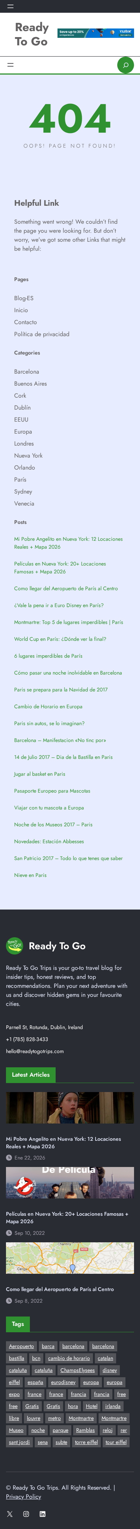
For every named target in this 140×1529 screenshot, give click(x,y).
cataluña (18, 1370)
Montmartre (81, 1418)
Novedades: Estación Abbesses (49, 841)
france (34, 1394)
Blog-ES (24, 298)
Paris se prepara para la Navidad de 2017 (61, 689)
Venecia (24, 503)
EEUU (21, 419)
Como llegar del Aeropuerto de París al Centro (66, 588)
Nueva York (28, 455)
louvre (33, 1418)
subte (61, 1442)
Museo (16, 1430)
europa (91, 1382)
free (121, 1394)
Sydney (23, 491)
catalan (105, 1358)
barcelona (73, 1346)
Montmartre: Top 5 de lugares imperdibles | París (68, 622)
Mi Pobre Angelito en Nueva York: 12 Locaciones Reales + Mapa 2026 (68, 543)
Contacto (25, 322)
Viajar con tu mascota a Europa (49, 807)
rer (124, 1430)
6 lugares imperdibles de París (48, 656)
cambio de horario (69, 1358)
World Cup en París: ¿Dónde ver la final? (60, 639)
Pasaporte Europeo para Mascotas (52, 790)
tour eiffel (116, 1442)
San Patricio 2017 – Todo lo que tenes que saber (68, 858)
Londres (24, 443)
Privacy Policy (23, 1496)
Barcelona (26, 371)
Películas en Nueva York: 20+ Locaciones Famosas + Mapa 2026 (60, 567)
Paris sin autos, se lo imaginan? (49, 723)
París (20, 479)
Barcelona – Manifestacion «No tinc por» (60, 740)
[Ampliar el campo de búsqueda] (125, 65)
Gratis (32, 1406)
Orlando (24, 467)
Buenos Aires (30, 383)
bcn (36, 1358)
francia (78, 1394)
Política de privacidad (41, 334)
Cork (20, 395)
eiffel (14, 1382)
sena (43, 1442)
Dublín (22, 407)
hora (73, 1406)
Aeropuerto (21, 1346)
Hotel (91, 1406)
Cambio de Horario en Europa (48, 706)
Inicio (21, 310)
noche (38, 1430)
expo (14, 1394)
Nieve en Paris (30, 875)
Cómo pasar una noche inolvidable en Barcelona (68, 672)
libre (14, 1418)
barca (48, 1346)
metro (54, 1418)
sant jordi (19, 1442)
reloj (108, 1430)
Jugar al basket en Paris (39, 774)
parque (60, 1430)
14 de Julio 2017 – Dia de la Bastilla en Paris (63, 757)
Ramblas (85, 1430)
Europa (23, 431)
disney (110, 1370)
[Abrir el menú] (10, 6)
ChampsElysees (77, 1370)
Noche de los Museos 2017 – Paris (53, 824)
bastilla (16, 1358)
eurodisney (63, 1382)
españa (35, 1382)
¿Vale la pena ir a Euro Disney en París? (59, 605)
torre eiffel (86, 1442)
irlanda (113, 1406)
